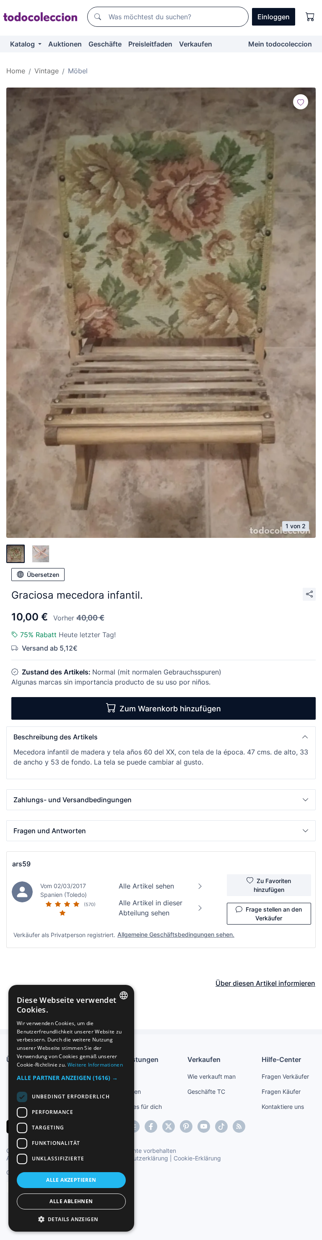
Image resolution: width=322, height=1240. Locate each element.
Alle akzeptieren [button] (71, 1179)
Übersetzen (43, 574)
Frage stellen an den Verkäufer (274, 914)
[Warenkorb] (310, 16)
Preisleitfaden (150, 44)
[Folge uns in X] (168, 1126)
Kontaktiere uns (283, 1106)
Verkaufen (195, 44)
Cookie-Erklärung (197, 1158)
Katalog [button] (23, 44)
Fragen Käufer (281, 1091)
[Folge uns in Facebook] (151, 1126)
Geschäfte (105, 44)
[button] (161, 737)
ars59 (21, 864)
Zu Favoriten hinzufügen (272, 885)
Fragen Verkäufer (285, 1076)
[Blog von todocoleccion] (239, 1126)
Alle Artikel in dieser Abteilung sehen (150, 908)
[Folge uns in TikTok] (221, 1126)
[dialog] (71, 1108)
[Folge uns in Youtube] (203, 1126)
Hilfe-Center (281, 1059)
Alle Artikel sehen (146, 886)
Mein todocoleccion (280, 44)
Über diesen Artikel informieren (265, 983)
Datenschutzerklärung (137, 1158)
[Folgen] (300, 101)
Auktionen (65, 44)
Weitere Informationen (95, 1064)
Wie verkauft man (211, 1076)
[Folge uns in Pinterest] (186, 1126)
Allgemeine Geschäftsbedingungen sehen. (175, 934)
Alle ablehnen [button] (71, 1201)
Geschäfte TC (206, 1091)
